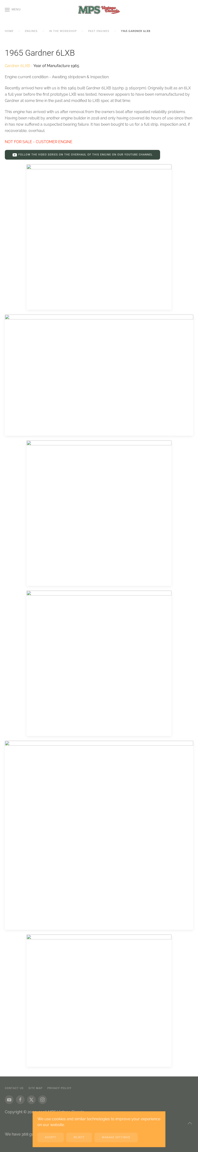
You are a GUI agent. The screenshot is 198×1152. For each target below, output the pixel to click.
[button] (13, 9)
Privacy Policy (59, 1088)
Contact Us (14, 1088)
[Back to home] (99, 9)
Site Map (35, 1088)
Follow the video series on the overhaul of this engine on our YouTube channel (85, 154)
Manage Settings (116, 1137)
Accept (50, 1137)
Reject (79, 1137)
